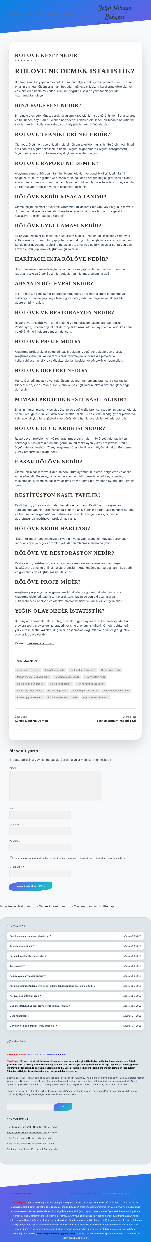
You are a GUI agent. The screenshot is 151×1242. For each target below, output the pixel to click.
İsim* (12, 808)
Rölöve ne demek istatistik (30, 683)
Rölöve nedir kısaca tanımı (90, 683)
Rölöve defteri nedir (95, 677)
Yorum (12, 767)
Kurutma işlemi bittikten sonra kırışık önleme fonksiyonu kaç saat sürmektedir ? (52, 985)
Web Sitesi (14, 840)
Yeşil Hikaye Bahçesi (115, 12)
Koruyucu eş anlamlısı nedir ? (25, 995)
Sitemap (108, 906)
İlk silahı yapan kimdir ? (22, 946)
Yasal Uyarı (51, 14)
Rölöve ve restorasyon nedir (62, 697)
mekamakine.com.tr (40, 643)
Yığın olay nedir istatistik (95, 697)
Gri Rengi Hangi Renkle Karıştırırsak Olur (27, 1149)
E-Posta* (14, 824)
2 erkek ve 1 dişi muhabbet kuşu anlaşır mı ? (33, 1025)
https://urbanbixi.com (15, 906)
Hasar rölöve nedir (110, 670)
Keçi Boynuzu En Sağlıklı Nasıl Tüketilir (27, 1127)
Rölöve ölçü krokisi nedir (29, 690)
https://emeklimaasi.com (48, 906)
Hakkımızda (68, 14)
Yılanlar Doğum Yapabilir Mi (116, 721)
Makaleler (30, 661)
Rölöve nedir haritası (60, 683)
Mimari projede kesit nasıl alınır (33, 677)
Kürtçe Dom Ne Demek (31, 721)
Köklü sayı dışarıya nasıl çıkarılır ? (28, 976)
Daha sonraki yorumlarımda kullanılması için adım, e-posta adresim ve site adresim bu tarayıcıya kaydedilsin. (69, 858)
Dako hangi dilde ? (19, 1015)
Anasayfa (14, 14)
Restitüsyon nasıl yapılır (67, 677)
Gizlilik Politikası (32, 14)
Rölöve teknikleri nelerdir (116, 690)
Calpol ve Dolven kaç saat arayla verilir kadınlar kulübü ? (40, 1005)
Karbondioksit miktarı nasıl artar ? (28, 956)
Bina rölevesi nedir (54, 670)
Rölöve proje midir (57, 690)
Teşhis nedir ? (17, 966)
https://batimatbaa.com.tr (83, 906)
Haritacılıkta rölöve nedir (82, 670)
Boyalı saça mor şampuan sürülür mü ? (30, 936)
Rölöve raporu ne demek (85, 690)
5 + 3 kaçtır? (16, 867)
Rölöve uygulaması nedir (29, 697)
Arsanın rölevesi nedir (28, 670)
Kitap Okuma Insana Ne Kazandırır (24, 1138)
